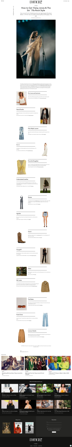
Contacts (31, 445)
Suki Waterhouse (47, 84)
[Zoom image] (21, 98)
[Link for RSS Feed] (37, 443)
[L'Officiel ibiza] (36, 2)
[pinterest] (13, 9)
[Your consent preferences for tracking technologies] (70, 445)
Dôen (35, 274)
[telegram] (13, 15)
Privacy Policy (35, 445)
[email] (13, 6)
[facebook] (13, 8)
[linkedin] (13, 10)
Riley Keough (42, 84)
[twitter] (13, 12)
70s (27, 351)
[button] (33, 428)
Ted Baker (41, 305)
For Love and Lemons (43, 98)
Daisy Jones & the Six (23, 351)
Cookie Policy (40, 445)
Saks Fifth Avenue (30, 150)
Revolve (32, 186)
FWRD (30, 219)
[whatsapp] (13, 13)
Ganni (41, 237)
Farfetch (45, 134)
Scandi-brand (39, 235)
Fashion (36, 5)
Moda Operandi (31, 115)
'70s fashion (32, 85)
